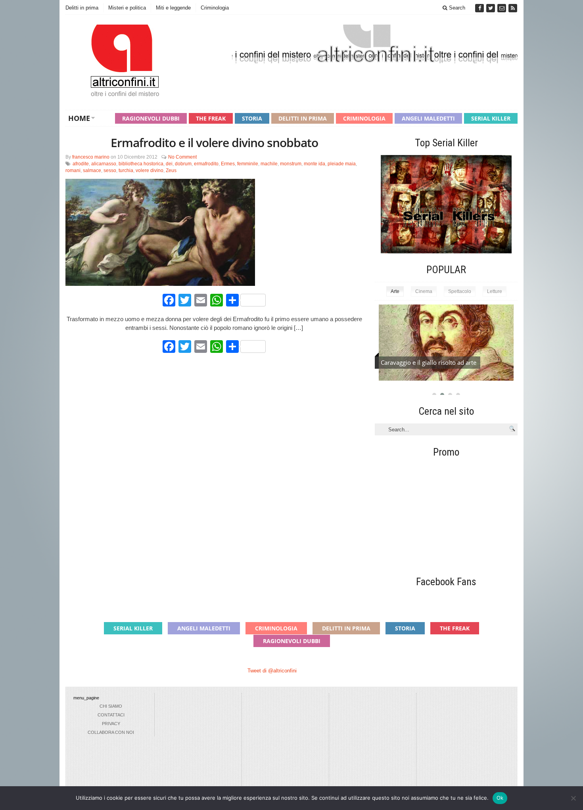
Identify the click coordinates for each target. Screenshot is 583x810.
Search (456, 8)
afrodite (81, 164)
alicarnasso (103, 164)
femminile (247, 164)
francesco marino (90, 157)
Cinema (423, 291)
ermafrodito (206, 164)
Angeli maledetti (428, 118)
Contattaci (111, 714)
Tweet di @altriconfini (272, 671)
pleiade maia (342, 164)
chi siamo (111, 706)
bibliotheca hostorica (141, 164)
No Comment (182, 157)
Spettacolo (459, 291)
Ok (500, 798)
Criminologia (215, 8)
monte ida (314, 164)
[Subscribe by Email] (502, 8)
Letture (494, 291)
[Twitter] (491, 8)
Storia (252, 118)
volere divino (149, 170)
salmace (92, 170)
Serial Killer (490, 118)
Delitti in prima (81, 8)
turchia (126, 170)
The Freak (211, 118)
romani (73, 170)
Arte (395, 291)
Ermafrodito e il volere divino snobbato (214, 142)
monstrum (290, 164)
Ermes (228, 164)
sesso (110, 170)
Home (79, 118)
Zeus (171, 170)
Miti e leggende (173, 8)
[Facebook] (480, 8)
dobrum (183, 164)
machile (269, 164)
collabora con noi (111, 732)
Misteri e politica (127, 8)
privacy (111, 723)
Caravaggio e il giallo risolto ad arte (428, 362)
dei (169, 164)
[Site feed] (513, 8)
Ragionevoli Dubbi (151, 118)
